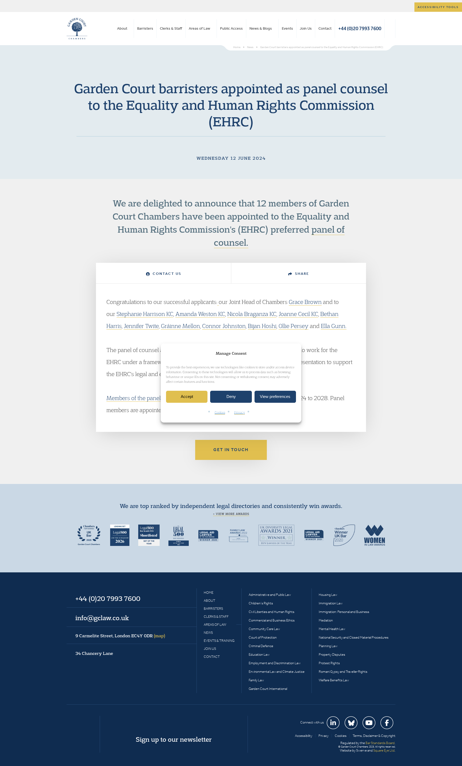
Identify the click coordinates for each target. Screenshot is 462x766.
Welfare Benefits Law (334, 680)
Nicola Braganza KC (251, 313)
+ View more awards (231, 514)
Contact (325, 28)
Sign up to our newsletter (174, 739)
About (122, 28)
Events (287, 28)
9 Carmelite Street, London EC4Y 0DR (120, 635)
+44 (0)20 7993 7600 (359, 28)
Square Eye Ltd (384, 750)
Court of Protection (263, 637)
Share (301, 273)
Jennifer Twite (141, 325)
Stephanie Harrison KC (145, 313)
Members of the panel (133, 397)
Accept (187, 396)
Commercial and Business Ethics (272, 620)
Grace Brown (305, 301)
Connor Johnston (224, 325)
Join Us (306, 28)
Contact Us (166, 273)
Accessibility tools (438, 7)
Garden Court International (268, 689)
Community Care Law (264, 629)
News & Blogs (260, 28)
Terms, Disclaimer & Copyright (374, 736)
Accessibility (303, 736)
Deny (231, 396)
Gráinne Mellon (180, 325)
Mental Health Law (332, 629)
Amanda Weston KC (200, 313)
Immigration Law (330, 603)
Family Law (256, 680)
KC (314, 313)
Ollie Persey (294, 325)
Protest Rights (329, 663)
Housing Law (328, 595)
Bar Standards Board (380, 743)
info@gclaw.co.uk (102, 618)
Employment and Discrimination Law (275, 663)
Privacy (239, 412)
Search (390, 29)
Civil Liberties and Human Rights (271, 612)
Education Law (259, 654)
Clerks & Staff (171, 28)
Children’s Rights (261, 603)
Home (208, 593)
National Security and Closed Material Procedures (353, 637)
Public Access (231, 28)
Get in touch (231, 449)
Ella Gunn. (333, 325)
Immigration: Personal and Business (344, 612)
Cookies (220, 412)
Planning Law (328, 646)
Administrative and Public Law (270, 595)
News (208, 633)
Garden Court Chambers (77, 28)
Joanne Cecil (294, 313)
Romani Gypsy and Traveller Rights (343, 672)
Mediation (326, 620)
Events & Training (219, 641)
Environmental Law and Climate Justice (277, 672)
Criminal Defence (261, 646)
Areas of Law (199, 28)
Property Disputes (332, 654)
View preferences (275, 396)
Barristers (145, 28)
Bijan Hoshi (262, 325)
